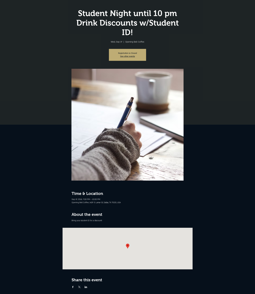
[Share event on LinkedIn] (86, 287)
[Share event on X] (79, 287)
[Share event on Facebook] (73, 287)
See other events (127, 56)
